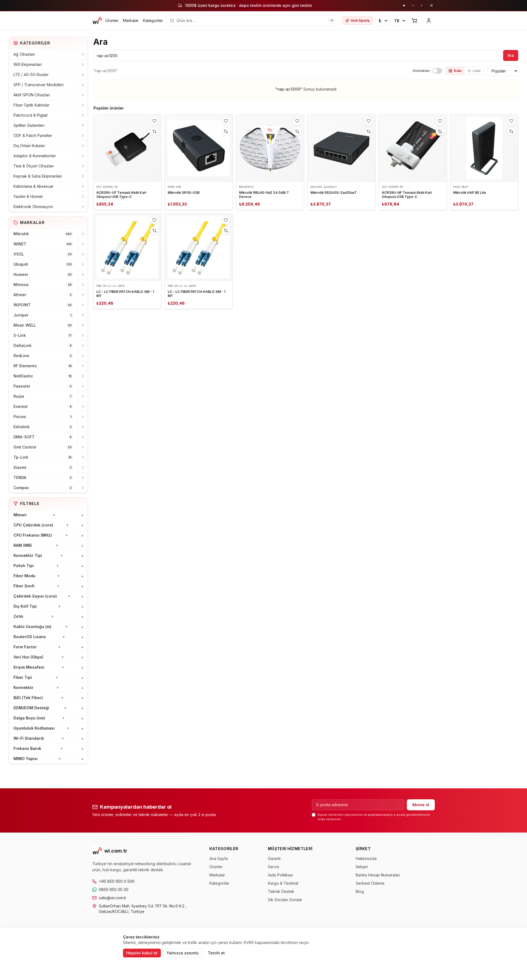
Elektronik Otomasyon (33, 206)
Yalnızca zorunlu (183, 953)
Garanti (274, 858)
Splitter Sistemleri (28, 125)
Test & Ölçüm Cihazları (33, 166)
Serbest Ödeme (370, 883)
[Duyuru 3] (421, 5)
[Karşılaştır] (154, 131)
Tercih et (216, 953)
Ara (511, 55)
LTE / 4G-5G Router (31, 74)
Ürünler (112, 20)
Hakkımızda (366, 858)
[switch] (437, 71)
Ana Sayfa (218, 858)
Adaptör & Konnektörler (34, 155)
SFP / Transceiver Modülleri (38, 84)
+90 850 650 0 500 (116, 881)
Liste (477, 71)
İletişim (362, 866)
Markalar (131, 20)
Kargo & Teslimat (283, 883)
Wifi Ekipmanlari (27, 64)
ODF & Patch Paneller (32, 135)
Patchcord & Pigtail (30, 115)
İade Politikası (280, 875)
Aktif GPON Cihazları (31, 95)
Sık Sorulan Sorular (285, 899)
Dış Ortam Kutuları (29, 145)
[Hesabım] (429, 21)
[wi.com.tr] (97, 21)
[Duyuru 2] (413, 5)
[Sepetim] (414, 21)
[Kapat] (431, 5)
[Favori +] (154, 121)
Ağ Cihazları (24, 54)
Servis (273, 866)
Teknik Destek (281, 891)
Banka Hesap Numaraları (378, 875)
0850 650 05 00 (113, 889)
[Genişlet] (83, 54)
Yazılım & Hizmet (28, 196)
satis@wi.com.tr (112, 897)
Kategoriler (153, 20)
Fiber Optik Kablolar (31, 105)
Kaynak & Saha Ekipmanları (37, 176)
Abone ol (420, 804)
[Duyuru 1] (404, 5)
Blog (360, 891)
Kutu (457, 71)
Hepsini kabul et (142, 953)
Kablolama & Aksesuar (33, 186)
